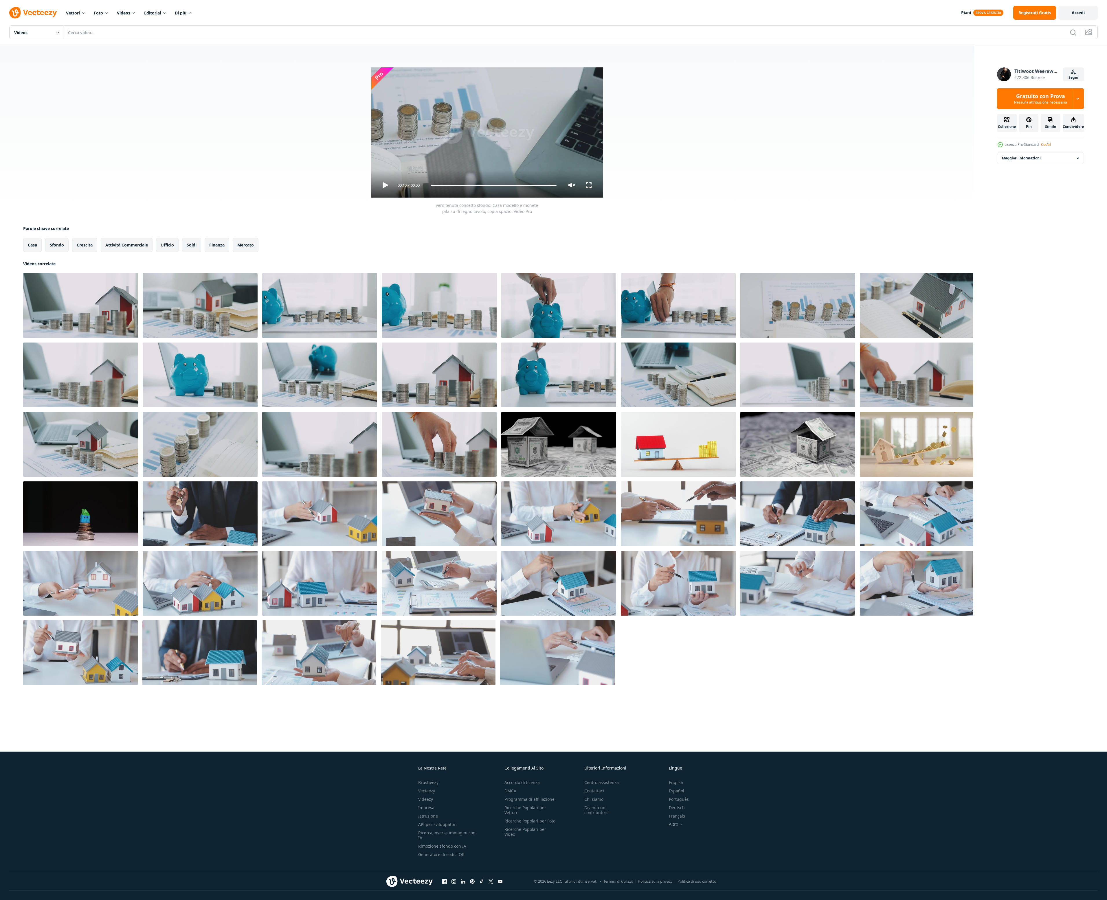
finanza (217, 245)
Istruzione (428, 816)
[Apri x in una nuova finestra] (491, 881)
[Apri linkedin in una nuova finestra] (463, 881)
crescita (85, 245)
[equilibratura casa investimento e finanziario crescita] (916, 444)
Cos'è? (1046, 144)
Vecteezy (426, 791)
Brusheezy (428, 782)
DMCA (510, 791)
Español (676, 791)
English (676, 782)
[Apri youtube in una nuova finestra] (500, 881)
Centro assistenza (601, 782)
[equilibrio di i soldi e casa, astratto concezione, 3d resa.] (678, 444)
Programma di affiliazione (529, 799)
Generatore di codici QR (441, 854)
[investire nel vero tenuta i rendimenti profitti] (558, 444)
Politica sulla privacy (655, 881)
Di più (180, 13)
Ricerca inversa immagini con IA (447, 835)
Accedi (1078, 12)
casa (32, 245)
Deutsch (677, 807)
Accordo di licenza (522, 782)
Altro (673, 824)
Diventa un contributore (596, 810)
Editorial (152, 13)
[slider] (493, 185)
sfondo (57, 245)
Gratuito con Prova (1040, 99)
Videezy (425, 799)
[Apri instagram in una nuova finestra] (453, 881)
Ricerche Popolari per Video (525, 832)
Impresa (426, 807)
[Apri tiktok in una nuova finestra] (481, 881)
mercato (245, 245)
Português (679, 799)
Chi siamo (593, 799)
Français (677, 816)
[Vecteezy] (33, 13)
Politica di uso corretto (697, 881)
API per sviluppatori (437, 824)
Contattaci (594, 791)
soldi (192, 245)
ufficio (167, 245)
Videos (123, 13)
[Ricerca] (1073, 32)
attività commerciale (126, 245)
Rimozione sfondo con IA (442, 846)
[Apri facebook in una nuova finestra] (444, 881)
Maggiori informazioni (1021, 158)
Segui (1073, 77)
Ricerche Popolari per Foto (529, 821)
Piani (966, 12)
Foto (98, 13)
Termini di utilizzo (618, 881)
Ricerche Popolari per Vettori (525, 810)
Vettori (73, 13)
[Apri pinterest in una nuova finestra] (472, 881)
